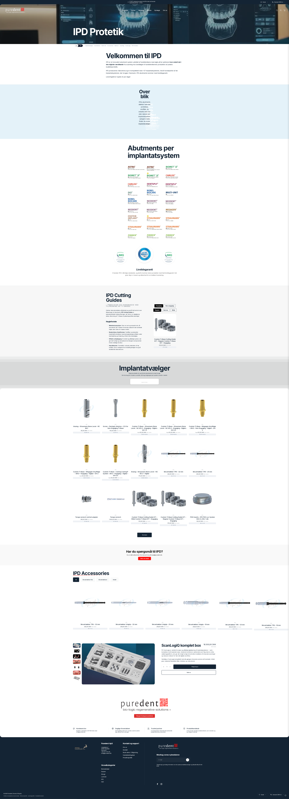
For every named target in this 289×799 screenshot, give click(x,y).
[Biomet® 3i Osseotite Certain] (137, 175)
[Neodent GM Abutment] (174, 201)
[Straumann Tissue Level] (156, 227)
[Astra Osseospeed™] (156, 167)
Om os (125, 747)
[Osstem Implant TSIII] (137, 218)
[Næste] (151, 667)
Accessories (110, 45)
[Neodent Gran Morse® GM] (156, 201)
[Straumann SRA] (137, 227)
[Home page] (144, 704)
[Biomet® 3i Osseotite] (174, 167)
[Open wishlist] (285, 795)
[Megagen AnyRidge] (174, 209)
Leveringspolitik (31, 795)
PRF (102, 782)
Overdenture (97, 45)
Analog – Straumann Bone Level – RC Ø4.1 (86, 427)
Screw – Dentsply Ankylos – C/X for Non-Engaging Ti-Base (115, 427)
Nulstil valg (145, 382)
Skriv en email (144, 558)
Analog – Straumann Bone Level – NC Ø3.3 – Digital (144, 473)
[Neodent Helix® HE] (137, 209)
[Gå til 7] (77, 678)
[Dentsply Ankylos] (156, 184)
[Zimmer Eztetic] (137, 235)
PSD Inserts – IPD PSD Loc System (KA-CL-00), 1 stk (202, 518)
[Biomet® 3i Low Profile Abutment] (156, 175)
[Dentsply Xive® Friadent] (174, 184)
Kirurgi (103, 774)
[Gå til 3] (77, 656)
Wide (173, 310)
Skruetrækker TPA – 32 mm (173, 472)
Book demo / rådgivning (130, 752)
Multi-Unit (104, 45)
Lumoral (103, 777)
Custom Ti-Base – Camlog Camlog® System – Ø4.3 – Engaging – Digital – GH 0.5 (115, 473)
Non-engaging (169, 306)
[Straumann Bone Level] (174, 227)
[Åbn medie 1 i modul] (118, 664)
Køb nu (189, 672)
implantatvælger (144, 124)
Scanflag (122, 45)
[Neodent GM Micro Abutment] (156, 209)
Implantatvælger (89, 45)
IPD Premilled (135, 45)
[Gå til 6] (77, 673)
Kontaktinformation (39, 795)
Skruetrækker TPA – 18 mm (271, 624)
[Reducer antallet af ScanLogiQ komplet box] (163, 667)
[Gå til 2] (77, 651)
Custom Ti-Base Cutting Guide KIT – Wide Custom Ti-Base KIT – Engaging (144, 518)
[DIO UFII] (137, 192)
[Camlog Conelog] (137, 184)
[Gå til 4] (77, 662)
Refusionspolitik (23, 795)
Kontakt (125, 750)
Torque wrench (115, 517)
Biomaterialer (105, 769)
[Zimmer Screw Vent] (174, 235)
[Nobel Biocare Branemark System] (137, 201)
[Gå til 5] (77, 667)
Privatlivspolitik (127, 757)
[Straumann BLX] (174, 218)
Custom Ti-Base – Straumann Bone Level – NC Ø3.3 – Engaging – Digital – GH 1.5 (144, 428)
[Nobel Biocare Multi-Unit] (174, 192)
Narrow (165, 310)
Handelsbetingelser (129, 755)
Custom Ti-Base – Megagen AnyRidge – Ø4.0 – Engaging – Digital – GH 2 (86, 473)
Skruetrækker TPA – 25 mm (202, 472)
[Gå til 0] (77, 645)
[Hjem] (76, 45)
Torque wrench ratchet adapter (86, 517)
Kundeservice (81, 728)
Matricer (117, 45)
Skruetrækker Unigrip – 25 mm (162, 624)
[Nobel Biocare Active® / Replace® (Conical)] (156, 192)
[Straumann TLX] (156, 218)
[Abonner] (187, 759)
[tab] (76, 579)
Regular (157, 310)
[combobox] (264, 2)
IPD (86, 424)
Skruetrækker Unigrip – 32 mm (126, 624)
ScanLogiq (127, 45)
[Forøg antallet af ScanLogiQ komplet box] (170, 667)
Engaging (159, 306)
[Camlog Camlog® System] (174, 175)
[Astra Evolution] (137, 167)
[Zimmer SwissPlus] (156, 235)
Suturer (103, 771)
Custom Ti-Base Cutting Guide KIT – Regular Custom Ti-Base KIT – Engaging (165, 341)
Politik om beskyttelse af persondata (11, 795)
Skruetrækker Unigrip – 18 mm (198, 624)
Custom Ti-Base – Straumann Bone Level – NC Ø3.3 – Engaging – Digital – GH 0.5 (173, 428)
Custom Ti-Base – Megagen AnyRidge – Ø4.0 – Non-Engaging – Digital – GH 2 (202, 428)
